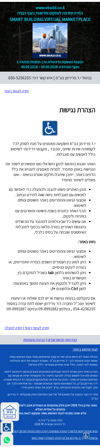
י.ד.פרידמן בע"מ (71, 438)
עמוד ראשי (37, 438)
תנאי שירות (91, 431)
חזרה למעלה (13, 327)
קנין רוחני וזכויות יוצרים (62, 339)
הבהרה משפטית (34, 339)
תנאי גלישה (76, 431)
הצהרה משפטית (57, 431)
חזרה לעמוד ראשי (17, 91)
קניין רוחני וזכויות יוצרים (33, 431)
